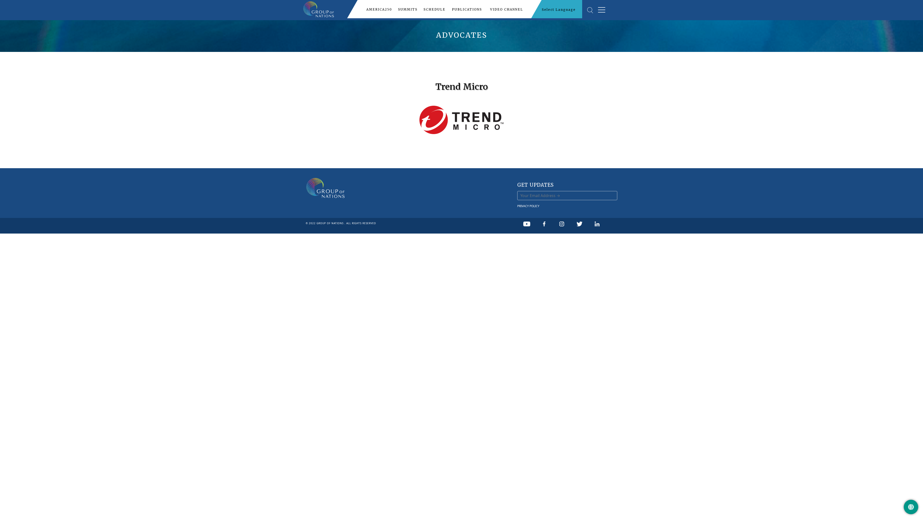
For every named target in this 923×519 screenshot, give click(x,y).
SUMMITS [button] (408, 9)
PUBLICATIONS (467, 9)
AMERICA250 (379, 9)
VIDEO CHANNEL (506, 9)
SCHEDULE (434, 9)
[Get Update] (911, 507)
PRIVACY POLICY (528, 206)
